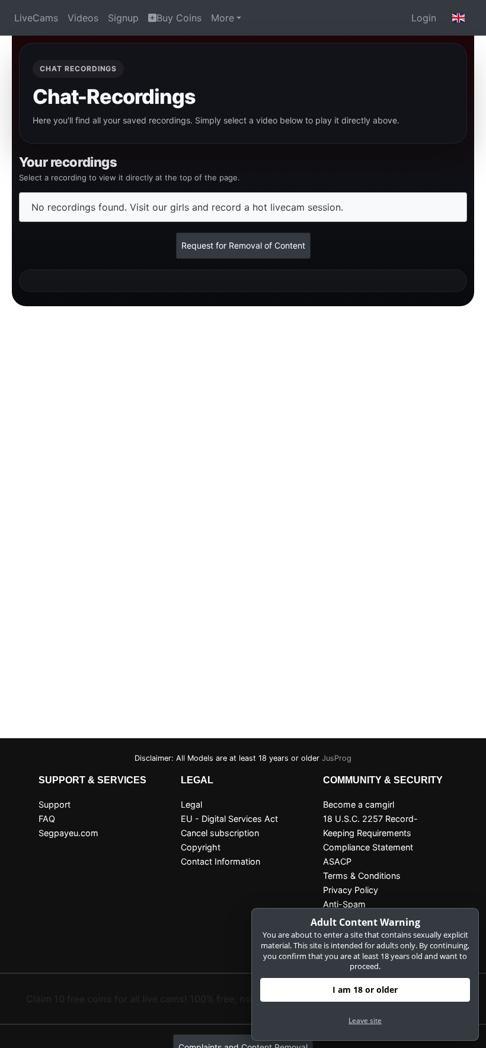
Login (423, 18)
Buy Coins (179, 18)
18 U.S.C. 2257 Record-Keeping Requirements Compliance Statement (370, 833)
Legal (191, 804)
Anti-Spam (344, 904)
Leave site (365, 1020)
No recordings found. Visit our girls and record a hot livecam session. (187, 207)
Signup (123, 18)
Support (55, 804)
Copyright (200, 847)
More (222, 18)
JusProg (336, 758)
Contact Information (220, 861)
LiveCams (36, 18)
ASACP (337, 861)
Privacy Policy (350, 890)
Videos (83, 18)
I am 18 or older (365, 989)
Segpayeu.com (68, 833)
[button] (459, 18)
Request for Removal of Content (243, 245)
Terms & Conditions (362, 876)
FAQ (47, 819)
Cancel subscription (220, 833)
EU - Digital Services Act (229, 819)
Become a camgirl (358, 804)
